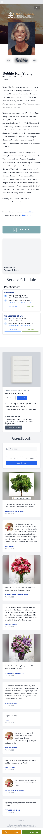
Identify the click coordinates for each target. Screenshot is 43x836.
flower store (26, 215)
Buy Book (22, 398)
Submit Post (21, 463)
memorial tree (27, 211)
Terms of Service (27, 827)
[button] (21, 486)
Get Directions (13, 306)
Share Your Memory (14, 427)
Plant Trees (30, 306)
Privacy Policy (16, 827)
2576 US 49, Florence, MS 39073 (19, 302)
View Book (10, 398)
